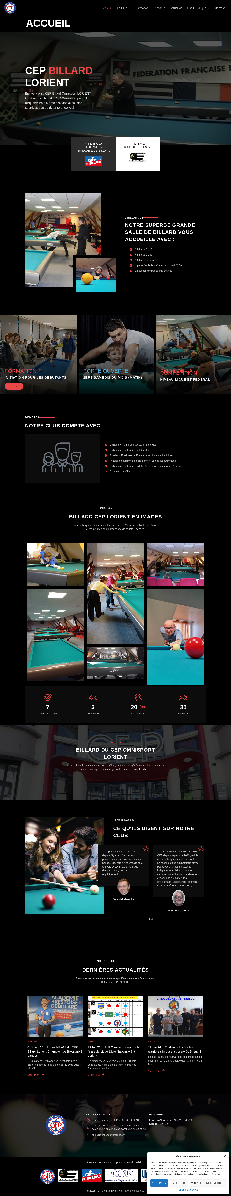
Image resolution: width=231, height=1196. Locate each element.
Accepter (159, 1183)
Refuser (178, 1183)
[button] (224, 1156)
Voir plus (34, 1075)
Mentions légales (134, 1190)
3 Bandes (33, 1041)
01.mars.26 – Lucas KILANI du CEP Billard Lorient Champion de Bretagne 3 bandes (55, 1051)
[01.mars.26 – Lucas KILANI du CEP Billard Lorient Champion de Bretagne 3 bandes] (55, 1016)
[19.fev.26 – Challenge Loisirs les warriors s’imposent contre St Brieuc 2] (176, 1016)
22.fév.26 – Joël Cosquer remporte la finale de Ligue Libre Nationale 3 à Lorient (114, 1051)
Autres (151, 1041)
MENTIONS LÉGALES (188, 1190)
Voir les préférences (208, 1183)
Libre (90, 1041)
